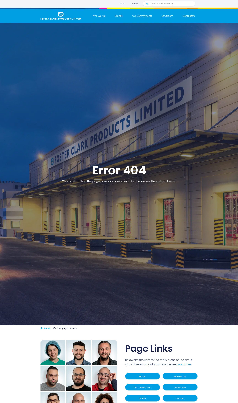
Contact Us (189, 15)
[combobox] (169, 3)
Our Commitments (142, 15)
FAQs (122, 3)
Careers (134, 3)
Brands (119, 15)
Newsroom (167, 15)
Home (47, 328)
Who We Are (99, 15)
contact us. (184, 364)
